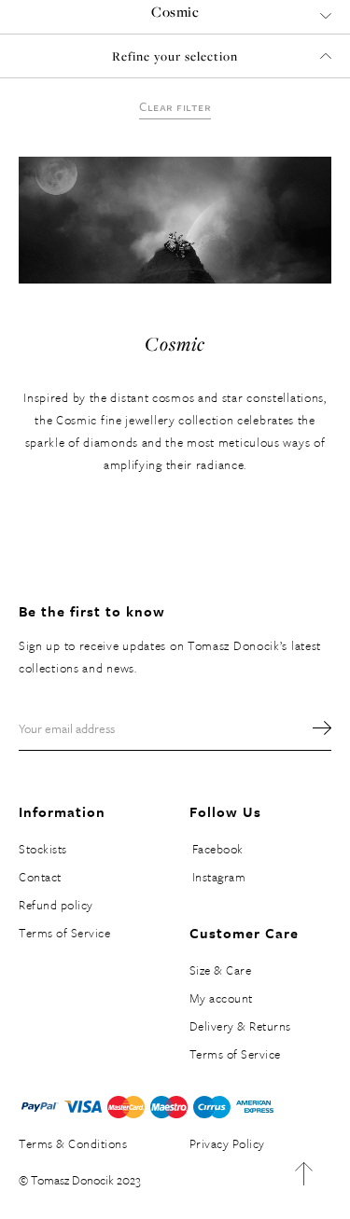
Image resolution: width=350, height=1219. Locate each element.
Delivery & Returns (240, 1026)
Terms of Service (64, 932)
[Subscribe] (312, 728)
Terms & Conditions (73, 1143)
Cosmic (175, 11)
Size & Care (220, 970)
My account (221, 998)
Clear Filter (175, 107)
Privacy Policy (227, 1143)
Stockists (43, 848)
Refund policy (56, 904)
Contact (40, 876)
